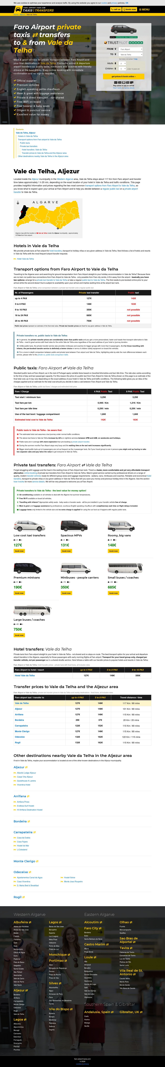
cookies (79, 1064)
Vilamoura (88, 997)
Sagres (51, 1029)
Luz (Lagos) (53, 936)
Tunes (51, 1003)
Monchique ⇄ (59, 954)
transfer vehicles (34, 475)
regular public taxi (110, 188)
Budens (52, 1013)
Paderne (17, 959)
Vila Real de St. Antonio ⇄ (131, 972)
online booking (57, 70)
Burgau (52, 1016)
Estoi (86, 935)
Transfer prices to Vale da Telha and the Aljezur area (44, 153)
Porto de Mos (54, 946)
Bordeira (20, 821)
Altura (86, 948)
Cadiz (86, 1016)
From (110, 48)
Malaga (87, 1022)
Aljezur (35, 178)
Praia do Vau (54, 978)
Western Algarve (65, 178)
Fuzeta (122, 926)
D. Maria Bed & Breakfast (28, 885)
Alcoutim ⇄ (93, 922)
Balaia (16, 933)
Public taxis (25, 142)
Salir (86, 987)
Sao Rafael (18, 972)
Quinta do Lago (90, 984)
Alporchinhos (19, 1027)
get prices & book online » (124, 76)
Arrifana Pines (23, 801)
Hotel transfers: (34, 149)
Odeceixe (21, 872)
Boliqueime (88, 971)
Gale (15, 942)
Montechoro (18, 949)
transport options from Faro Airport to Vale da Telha (110, 185)
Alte (85, 961)
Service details (129, 88)
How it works (117, 88)
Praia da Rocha (55, 974)
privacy (114, 2)
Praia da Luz (54, 949)
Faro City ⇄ (92, 928)
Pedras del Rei (125, 962)
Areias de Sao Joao (21, 929)
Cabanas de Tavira (127, 952)
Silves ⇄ (55, 983)
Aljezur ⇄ (21, 990)
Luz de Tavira (125, 958)
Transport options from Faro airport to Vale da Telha (40, 139)
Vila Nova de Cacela (127, 988)
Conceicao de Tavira (127, 955)
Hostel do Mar (23, 845)
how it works (19, 481)
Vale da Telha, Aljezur (25, 132)
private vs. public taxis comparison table (53, 354)
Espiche (52, 933)
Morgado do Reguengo (58, 968)
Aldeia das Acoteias (21, 926)
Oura (16, 955)
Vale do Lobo (89, 994)
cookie (104, 2)
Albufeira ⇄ (22, 922)
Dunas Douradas (90, 974)
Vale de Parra (19, 981)
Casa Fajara (22, 841)
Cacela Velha (125, 978)
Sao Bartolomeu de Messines (60, 1000)
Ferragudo (18, 1040)
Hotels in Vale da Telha (28, 136)
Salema (52, 1026)
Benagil (16, 1030)
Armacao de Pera (55, 994)
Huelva (87, 1019)
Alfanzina (17, 1023)
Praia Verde (88, 952)
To (112, 54)
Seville (86, 1026)
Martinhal (52, 1020)
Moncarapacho (125, 929)
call (116, 9)
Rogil (18, 897)
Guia (15, 946)
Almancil (87, 964)
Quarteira (88, 977)
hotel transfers (56, 250)
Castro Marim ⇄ (96, 944)
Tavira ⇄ (126, 948)
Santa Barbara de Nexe (93, 939)
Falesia (16, 936)
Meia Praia (53, 939)
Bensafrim (53, 929)
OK (127, 2)
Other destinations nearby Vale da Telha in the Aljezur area (43, 156)
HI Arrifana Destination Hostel (30, 809)
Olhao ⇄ (126, 922)
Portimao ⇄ (58, 960)
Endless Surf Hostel (25, 805)
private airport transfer (80, 441)
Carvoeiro (17, 1033)
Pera (51, 997)
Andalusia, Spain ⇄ (99, 1012)
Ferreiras (17, 939)
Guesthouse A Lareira (26, 780)
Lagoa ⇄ (20, 1019)
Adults (110, 63)
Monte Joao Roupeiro (73, 881)
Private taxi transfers (28, 146)
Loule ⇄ (90, 957)
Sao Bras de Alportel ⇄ (129, 940)
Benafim (87, 968)
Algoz (51, 990)
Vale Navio (18, 985)
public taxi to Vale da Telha (93, 280)
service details (38, 481)
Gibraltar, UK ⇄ (131, 1012)
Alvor (51, 965)
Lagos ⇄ (55, 922)
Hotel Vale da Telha (25, 258)
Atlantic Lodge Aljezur (26, 772)
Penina (51, 971)
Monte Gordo (125, 985)
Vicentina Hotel (23, 784)
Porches (17, 1049)
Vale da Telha (48, 63)
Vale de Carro (19, 978)
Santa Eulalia (19, 968)
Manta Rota (124, 981)
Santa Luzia (124, 965)
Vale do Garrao (90, 990)
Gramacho (18, 1043)
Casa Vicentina (23, 881)
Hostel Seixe (69, 877)
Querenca (88, 981)
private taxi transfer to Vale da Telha (52, 280)
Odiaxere (52, 942)
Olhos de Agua (19, 952)
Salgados (17, 965)
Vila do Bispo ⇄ (61, 1009)
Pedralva (52, 1023)
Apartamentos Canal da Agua (29, 877)
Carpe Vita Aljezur (25, 776)
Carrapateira (23, 832)
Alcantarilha (53, 987)
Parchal (16, 1046)
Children (109, 68)
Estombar (17, 1036)
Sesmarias (18, 975)
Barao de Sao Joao (56, 926)
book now (130, 9)
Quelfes (123, 933)
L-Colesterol (22, 849)
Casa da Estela (23, 837)
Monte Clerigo (24, 861)
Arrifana (20, 796)
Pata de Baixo (19, 962)
